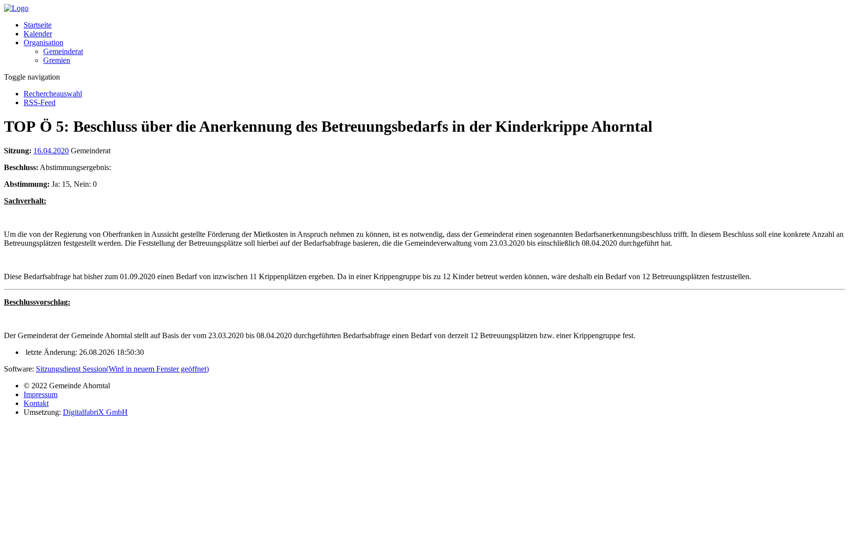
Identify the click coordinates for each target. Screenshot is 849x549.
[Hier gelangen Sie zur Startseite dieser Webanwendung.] (16, 8)
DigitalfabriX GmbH (95, 412)
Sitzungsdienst (122, 369)
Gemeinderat (63, 51)
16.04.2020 (51, 150)
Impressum (40, 394)
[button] (43, 42)
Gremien (56, 60)
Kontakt (36, 403)
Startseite (38, 25)
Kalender (38, 33)
